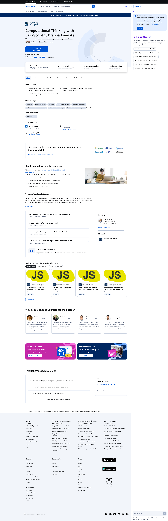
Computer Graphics (40, 105)
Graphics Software (31, 116)
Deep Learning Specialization (85, 434)
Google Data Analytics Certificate (60, 428)
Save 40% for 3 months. (90, 15)
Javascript (51, 105)
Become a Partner (30, 493)
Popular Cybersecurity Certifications (113, 446)
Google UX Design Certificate (59, 438)
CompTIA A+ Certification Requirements (114, 428)
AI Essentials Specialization (85, 423)
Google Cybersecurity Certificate (60, 426)
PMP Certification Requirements (112, 443)
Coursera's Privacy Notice (93, 411)
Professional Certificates (32, 477)
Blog (53, 469)
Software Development (57, 11)
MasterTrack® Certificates (33, 479)
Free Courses (29, 498)
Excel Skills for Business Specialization (88, 436)
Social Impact (29, 495)
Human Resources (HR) (32, 436)
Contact (80, 477)
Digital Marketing (30, 434)
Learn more (50, 57)
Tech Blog (54, 474)
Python (27, 444)
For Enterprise (29, 485)
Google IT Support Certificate (60, 431)
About (28, 78)
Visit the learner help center (106, 384)
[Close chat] (165, 11)
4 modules (34, 65)
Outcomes (38, 78)
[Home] (26, 11)
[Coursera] (30, 6)
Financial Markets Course (84, 439)
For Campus (29, 490)
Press (79, 461)
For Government (30, 487)
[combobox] (70, 6)
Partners (54, 464)
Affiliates (80, 485)
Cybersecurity (29, 428)
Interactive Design (41, 108)
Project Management (31, 442)
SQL (27, 447)
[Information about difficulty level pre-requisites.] (73, 68)
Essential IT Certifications (111, 436)
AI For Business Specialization (86, 426)
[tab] (30, 266)
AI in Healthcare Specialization (86, 431)
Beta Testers (55, 466)
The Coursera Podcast (58, 472)
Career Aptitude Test (109, 423)
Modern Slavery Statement (85, 487)
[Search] (93, 6)
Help (79, 472)
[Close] (122, 15)
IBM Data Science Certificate (59, 446)
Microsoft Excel (30, 439)
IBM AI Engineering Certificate (59, 441)
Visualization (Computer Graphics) (75, 108)
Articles (80, 479)
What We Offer (29, 464)
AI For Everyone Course (84, 428)
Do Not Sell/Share (82, 490)
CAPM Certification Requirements (113, 426)
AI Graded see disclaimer (69, 129)
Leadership (29, 466)
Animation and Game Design (56, 108)
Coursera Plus (29, 474)
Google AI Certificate (57, 423)
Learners (54, 461)
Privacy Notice (154, 24)
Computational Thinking (63, 105)
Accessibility (81, 474)
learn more (112, 391)
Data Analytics (29, 431)
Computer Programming (79, 105)
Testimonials (78, 78)
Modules (49, 78)
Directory (80, 482)
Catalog (28, 472)
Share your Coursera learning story (113, 449)
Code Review (30, 108)
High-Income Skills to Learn (111, 438)
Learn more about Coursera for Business (40, 155)
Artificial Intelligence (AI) (32, 426)
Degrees (28, 482)
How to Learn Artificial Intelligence (113, 441)
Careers (28, 469)
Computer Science (42, 11)
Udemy (27, 501)
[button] (48, 6)
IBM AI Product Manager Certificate (61, 443)
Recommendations (63, 78)
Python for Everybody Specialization (87, 449)
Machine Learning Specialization (86, 442)
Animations (29, 105)
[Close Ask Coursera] (126, 6)
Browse (32, 11)
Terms (79, 466)
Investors (80, 464)
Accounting (29, 423)
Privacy (80, 469)
